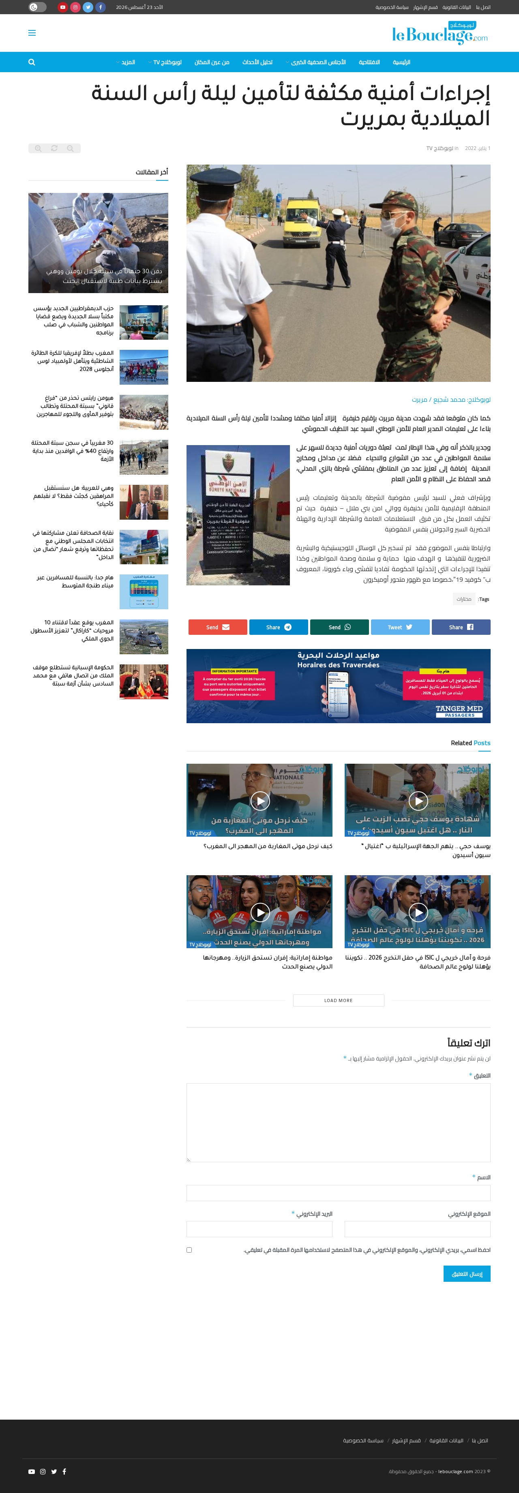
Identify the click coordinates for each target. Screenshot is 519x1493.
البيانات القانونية (457, 7)
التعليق (480, 1075)
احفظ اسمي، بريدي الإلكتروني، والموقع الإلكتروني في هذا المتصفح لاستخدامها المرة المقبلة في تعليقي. (367, 1249)
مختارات (464, 599)
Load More (338, 1000)
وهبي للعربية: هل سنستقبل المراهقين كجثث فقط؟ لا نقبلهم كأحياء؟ (74, 497)
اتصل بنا (483, 7)
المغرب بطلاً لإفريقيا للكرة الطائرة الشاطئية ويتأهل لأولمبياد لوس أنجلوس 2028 (72, 362)
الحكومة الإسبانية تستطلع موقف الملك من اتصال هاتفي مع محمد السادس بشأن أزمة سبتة (73, 676)
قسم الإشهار (426, 7)
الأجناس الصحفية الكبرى (318, 62)
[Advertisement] (259, 1346)
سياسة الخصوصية (392, 7)
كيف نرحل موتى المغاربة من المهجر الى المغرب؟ (268, 847)
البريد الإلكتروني (311, 1213)
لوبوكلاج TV (168, 62)
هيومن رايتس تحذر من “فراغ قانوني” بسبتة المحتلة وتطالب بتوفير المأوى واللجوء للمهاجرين (75, 407)
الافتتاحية (369, 62)
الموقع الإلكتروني (469, 1213)
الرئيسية (401, 62)
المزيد (128, 62)
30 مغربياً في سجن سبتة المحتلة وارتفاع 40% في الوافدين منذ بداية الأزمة (73, 452)
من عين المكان (212, 62)
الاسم (481, 1177)
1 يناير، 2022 (478, 148)
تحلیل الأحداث (257, 62)
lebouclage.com (455, 1471)
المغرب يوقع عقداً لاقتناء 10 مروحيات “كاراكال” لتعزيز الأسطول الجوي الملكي (72, 631)
